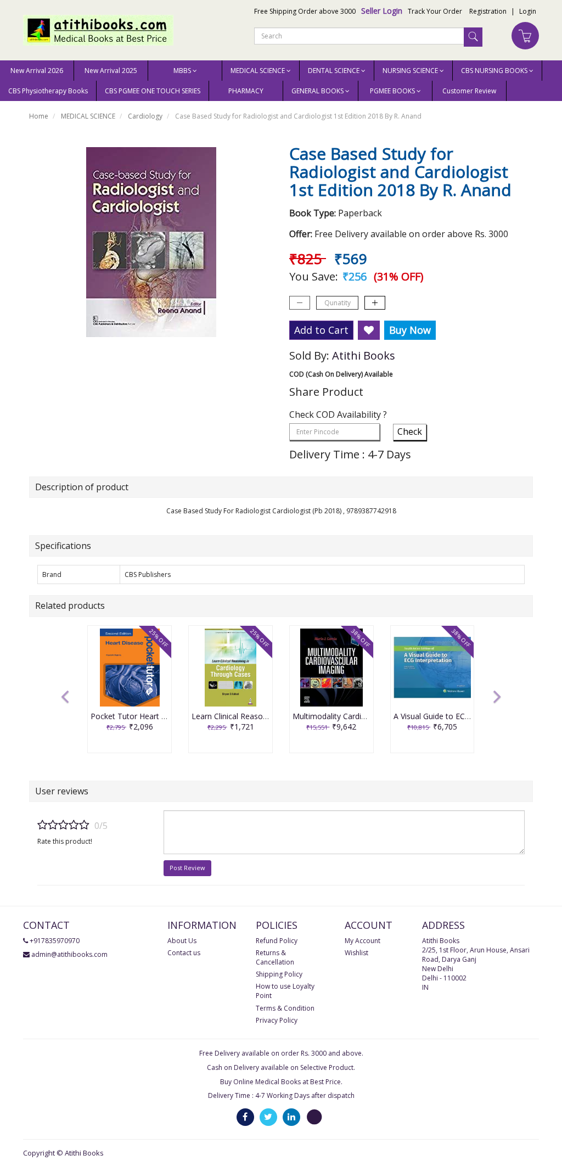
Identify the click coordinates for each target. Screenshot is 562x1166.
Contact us (183, 952)
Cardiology (145, 116)
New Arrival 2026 (36, 70)
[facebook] (245, 1117)
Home (38, 116)
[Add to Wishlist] (369, 330)
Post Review (187, 868)
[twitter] (268, 1117)
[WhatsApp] (314, 1117)
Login (527, 11)
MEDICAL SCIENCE (88, 116)
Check (409, 431)
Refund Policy (276, 940)
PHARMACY (245, 91)
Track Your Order (435, 11)
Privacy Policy (276, 1020)
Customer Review (469, 91)
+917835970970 (55, 940)
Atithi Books (363, 355)
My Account (362, 940)
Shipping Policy (279, 974)
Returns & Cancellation (275, 957)
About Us (181, 940)
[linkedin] (291, 1117)
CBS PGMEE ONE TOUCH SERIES (152, 91)
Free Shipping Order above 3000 (305, 11)
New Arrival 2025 (111, 70)
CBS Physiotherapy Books (48, 91)
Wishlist (356, 952)
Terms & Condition (285, 1008)
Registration (488, 11)
